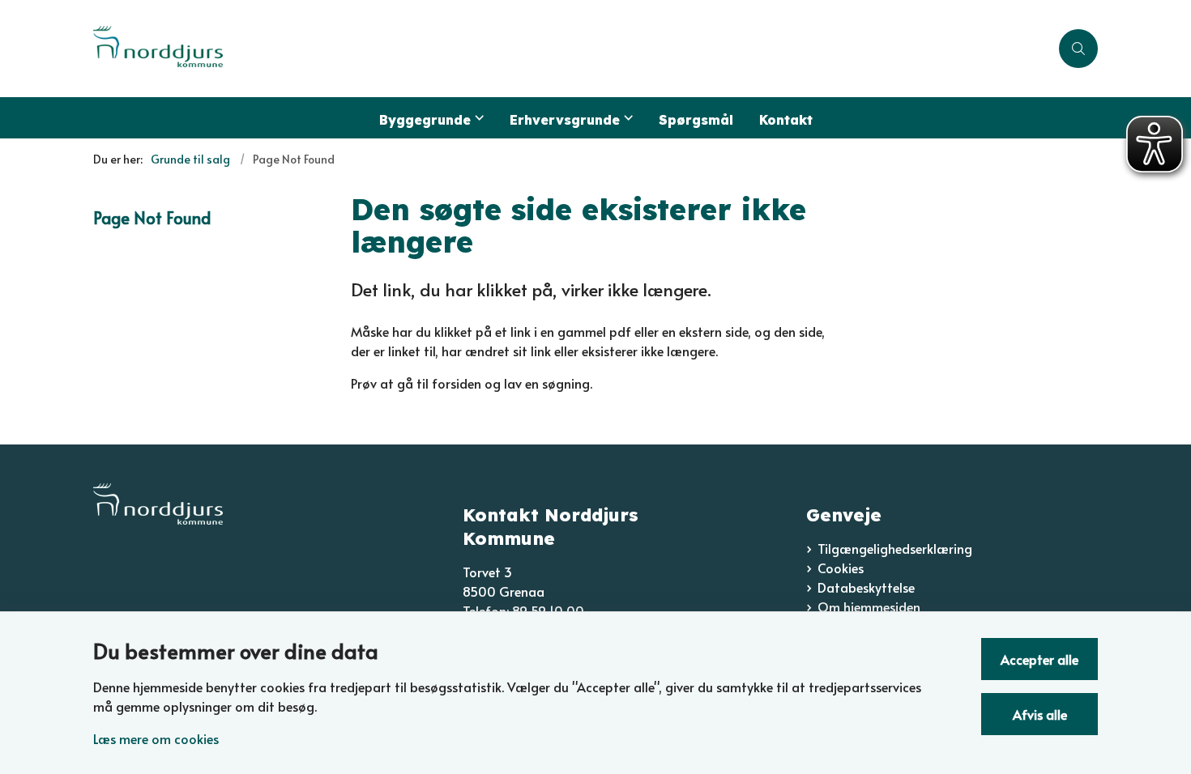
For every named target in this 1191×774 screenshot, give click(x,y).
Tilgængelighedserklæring (894, 548)
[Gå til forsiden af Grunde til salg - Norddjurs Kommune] (571, 48)
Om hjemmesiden (868, 606)
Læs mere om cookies (156, 738)
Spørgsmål (696, 120)
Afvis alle (1040, 714)
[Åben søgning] (1078, 48)
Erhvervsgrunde (565, 120)
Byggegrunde (425, 120)
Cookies (840, 567)
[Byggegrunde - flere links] (477, 118)
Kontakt (786, 120)
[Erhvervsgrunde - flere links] (626, 118)
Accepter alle (1039, 659)
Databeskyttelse (866, 587)
